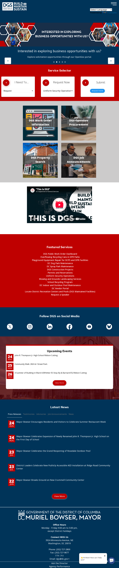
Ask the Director (59, 563)
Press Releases (14, 414)
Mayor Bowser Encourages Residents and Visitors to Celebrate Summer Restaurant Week (61, 421)
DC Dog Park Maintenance (60, 263)
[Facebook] (69, 327)
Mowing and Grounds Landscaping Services (60, 279)
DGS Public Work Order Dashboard (60, 253)
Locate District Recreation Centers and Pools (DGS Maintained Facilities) (60, 291)
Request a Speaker (60, 294)
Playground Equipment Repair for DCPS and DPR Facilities (60, 260)
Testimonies (29, 414)
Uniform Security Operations (60, 275)
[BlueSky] (109, 327)
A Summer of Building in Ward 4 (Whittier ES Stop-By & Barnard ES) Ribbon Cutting (51, 373)
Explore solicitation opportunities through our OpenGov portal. (59, 56)
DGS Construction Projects (60, 269)
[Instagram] (30, 327)
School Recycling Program (60, 282)
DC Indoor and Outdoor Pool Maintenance (60, 285)
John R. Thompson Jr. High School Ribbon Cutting (36, 355)
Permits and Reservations (60, 272)
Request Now (97, 91)
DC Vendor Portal (60, 288)
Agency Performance (59, 566)
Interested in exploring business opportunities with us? (59, 51)
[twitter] (10, 327)
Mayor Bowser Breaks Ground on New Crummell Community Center (50, 480)
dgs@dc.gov (62, 558)
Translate (112, 12)
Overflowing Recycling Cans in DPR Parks (60, 257)
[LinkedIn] (50, 327)
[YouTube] (89, 327)
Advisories (41, 414)
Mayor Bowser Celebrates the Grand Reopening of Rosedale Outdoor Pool (53, 450)
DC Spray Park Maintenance (60, 266)
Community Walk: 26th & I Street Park (31, 364)
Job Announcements (57, 414)
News (71, 414)
